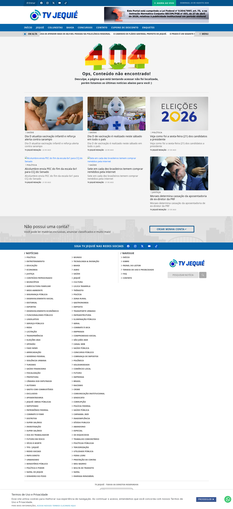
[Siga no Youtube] (59, 3)
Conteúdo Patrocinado (39, 278)
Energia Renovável (83, 476)
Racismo (78, 385)
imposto (78, 307)
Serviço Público (35, 323)
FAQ (124, 273)
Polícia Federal (82, 406)
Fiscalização (33, 373)
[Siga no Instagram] (47, 3)
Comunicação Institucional (89, 393)
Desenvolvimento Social (39, 298)
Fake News (32, 348)
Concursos (85, 27)
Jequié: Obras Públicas (38, 402)
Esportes (31, 307)
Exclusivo (31, 393)
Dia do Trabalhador (37, 435)
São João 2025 (80, 340)
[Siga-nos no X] (142, 246)
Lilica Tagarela (81, 286)
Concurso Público (83, 352)
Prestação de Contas (84, 459)
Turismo (31, 364)
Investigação (33, 426)
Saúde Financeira (36, 368)
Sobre (125, 261)
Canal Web (79, 344)
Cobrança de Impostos (85, 356)
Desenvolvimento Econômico (42, 311)
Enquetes (148, 27)
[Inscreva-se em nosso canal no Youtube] (149, 246)
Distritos (31, 418)
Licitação (31, 331)
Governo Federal (35, 356)
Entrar (32, 2)
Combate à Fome (35, 414)
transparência (34, 335)
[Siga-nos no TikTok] (156, 246)
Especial (78, 430)
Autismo (31, 385)
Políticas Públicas (83, 443)
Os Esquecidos (81, 435)
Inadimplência (81, 418)
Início (28, 27)
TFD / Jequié (32, 447)
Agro (76, 269)
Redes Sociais (33, 451)
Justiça (30, 273)
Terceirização (81, 447)
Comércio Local (82, 368)
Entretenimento (35, 261)
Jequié (40, 27)
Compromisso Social (84, 335)
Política (31, 257)
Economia (31, 269)
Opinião (30, 344)
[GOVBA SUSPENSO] (156, 14)
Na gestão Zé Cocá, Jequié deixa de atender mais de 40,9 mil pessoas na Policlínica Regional (55, 34)
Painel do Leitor (131, 265)
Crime (76, 389)
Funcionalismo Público (39, 315)
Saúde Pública (81, 348)
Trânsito (78, 290)
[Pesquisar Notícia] (202, 275)
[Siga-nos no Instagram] (135, 246)
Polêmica (78, 360)
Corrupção (79, 402)
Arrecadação (33, 352)
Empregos (78, 331)
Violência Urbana (36, 360)
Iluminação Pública (84, 319)
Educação (31, 265)
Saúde (76, 273)
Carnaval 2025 (81, 414)
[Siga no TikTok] (66, 3)
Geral (76, 323)
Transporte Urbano (84, 311)
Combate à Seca (81, 327)
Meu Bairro (79, 463)
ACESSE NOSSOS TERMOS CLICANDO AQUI (56, 505)
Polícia (77, 294)
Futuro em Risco (35, 439)
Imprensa (78, 377)
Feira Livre (79, 455)
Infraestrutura (82, 315)
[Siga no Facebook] (41, 3)
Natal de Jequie (34, 472)
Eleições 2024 (33, 340)
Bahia (70, 27)
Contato (101, 27)
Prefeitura (32, 377)
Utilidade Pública (83, 451)
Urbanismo (32, 459)
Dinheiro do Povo (36, 476)
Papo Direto (33, 455)
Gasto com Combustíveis (39, 389)
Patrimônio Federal (37, 410)
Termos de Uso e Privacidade (138, 269)
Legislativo (32, 319)
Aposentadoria (34, 397)
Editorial (31, 302)
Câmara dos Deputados (39, 381)
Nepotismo (32, 406)
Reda (29, 327)
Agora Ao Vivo (165, 3)
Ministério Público (37, 463)
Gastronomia (80, 302)
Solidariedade (81, 364)
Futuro (77, 373)
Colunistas (55, 27)
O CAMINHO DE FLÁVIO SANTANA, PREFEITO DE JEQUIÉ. (134, 34)
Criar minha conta (170, 229)
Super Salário (34, 422)
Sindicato (78, 397)
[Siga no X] (53, 3)
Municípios (32, 282)
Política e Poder (35, 468)
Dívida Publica (81, 422)
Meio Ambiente (34, 290)
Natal (76, 472)
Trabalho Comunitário (86, 439)
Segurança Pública (36, 294)
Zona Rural (79, 298)
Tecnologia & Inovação (86, 261)
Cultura (78, 282)
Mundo (77, 257)
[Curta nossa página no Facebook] (128, 246)
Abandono (79, 426)
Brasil (77, 381)
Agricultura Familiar (38, 286)
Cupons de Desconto (124, 27)
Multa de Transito (83, 468)
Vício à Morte (33, 443)
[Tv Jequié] (54, 14)
